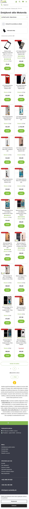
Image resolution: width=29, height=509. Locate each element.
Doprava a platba (5, 467)
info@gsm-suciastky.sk (8, 490)
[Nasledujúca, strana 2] (14, 368)
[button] (14, 24)
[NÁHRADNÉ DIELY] (7, 44)
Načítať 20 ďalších (14, 363)
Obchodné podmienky (6, 469)
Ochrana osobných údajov (7, 471)
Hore (15, 377)
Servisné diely (4, 449)
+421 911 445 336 (6, 485)
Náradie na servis (5, 453)
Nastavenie (14, 501)
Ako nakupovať (5, 465)
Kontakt (3, 463)
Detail (7, 68)
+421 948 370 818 (6, 479)
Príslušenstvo (4, 451)
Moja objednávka (5, 473)
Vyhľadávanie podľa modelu (8, 447)
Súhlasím (14, 505)
